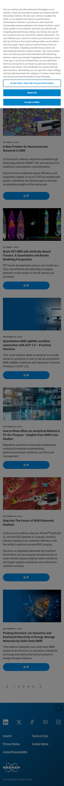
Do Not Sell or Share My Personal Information (32, 83)
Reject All (31, 92)
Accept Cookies (32, 102)
